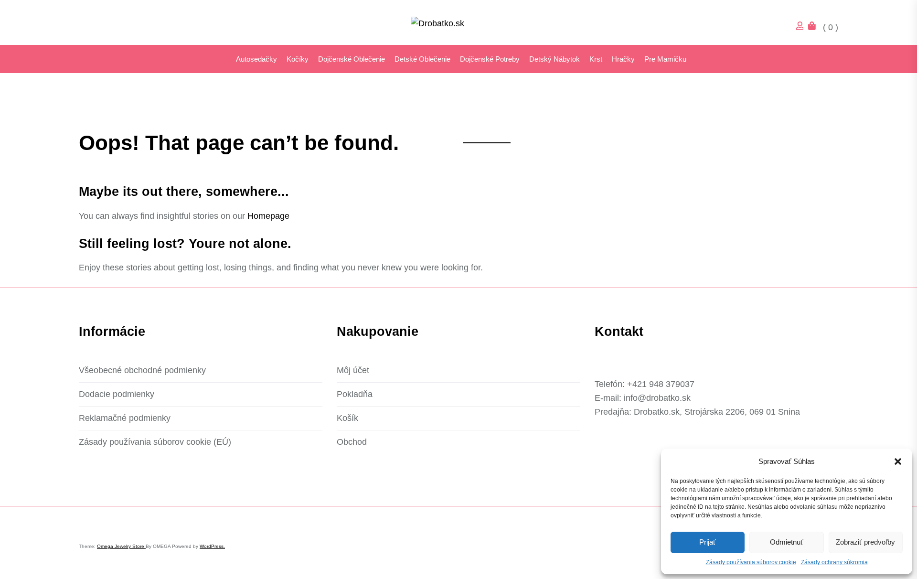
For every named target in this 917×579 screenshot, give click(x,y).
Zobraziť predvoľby (865, 542)
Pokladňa (355, 394)
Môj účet (353, 370)
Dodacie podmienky (116, 394)
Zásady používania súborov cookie (751, 562)
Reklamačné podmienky (125, 418)
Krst (595, 59)
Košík (347, 418)
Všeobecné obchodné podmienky (142, 370)
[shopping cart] (814, 27)
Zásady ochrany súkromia (834, 562)
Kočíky (298, 59)
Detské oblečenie (422, 59)
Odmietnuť (786, 542)
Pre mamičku (665, 59)
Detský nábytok (554, 59)
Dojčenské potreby (490, 59)
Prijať (707, 542)
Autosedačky (256, 59)
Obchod (352, 442)
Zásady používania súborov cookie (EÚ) (155, 442)
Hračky (623, 59)
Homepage (268, 216)
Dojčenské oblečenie (351, 59)
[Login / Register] (802, 27)
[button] (898, 461)
